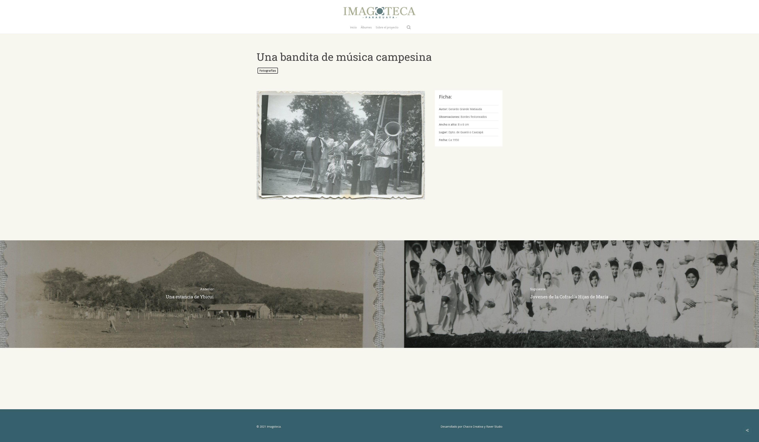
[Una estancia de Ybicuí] (190, 294)
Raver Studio (494, 426)
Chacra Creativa (473, 426)
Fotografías (268, 70)
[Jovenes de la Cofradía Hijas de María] (569, 294)
